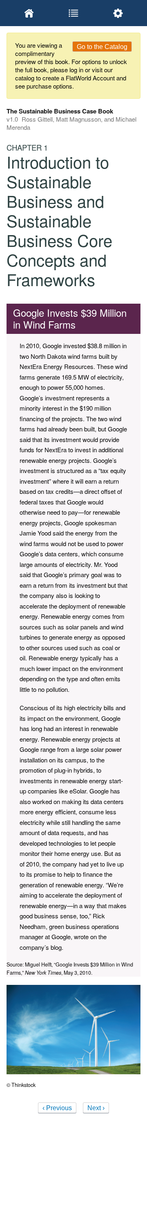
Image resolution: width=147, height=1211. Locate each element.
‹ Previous (57, 1107)
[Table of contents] (73, 13)
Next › (96, 1107)
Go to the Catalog (102, 46)
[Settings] (118, 13)
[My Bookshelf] (29, 13)
